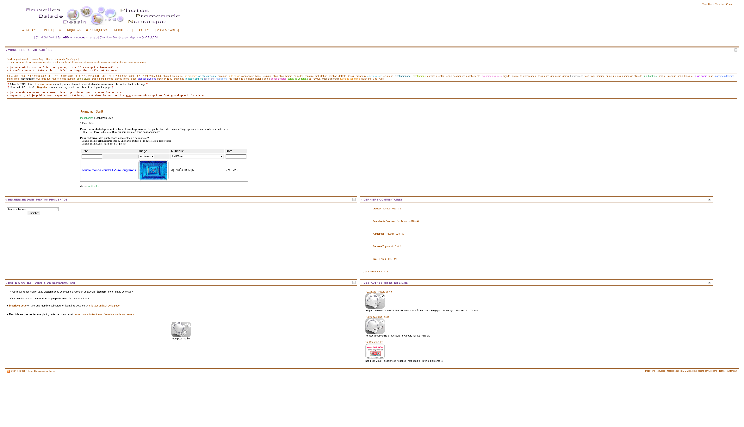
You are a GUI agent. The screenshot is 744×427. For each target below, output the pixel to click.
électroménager (403, 76)
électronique (419, 76)
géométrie (555, 76)
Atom (30, 371)
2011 (57, 76)
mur (38, 78)
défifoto (342, 76)
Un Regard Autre (374, 342)
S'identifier (707, 4)
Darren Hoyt (691, 371)
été (478, 76)
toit (310, 78)
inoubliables (650, 76)
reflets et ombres (194, 78)
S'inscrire (719, 4)
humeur (610, 76)
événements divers (492, 76)
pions (126, 78)
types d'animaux (330, 78)
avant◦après (247, 76)
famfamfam (732, 371)
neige (63, 78)
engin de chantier (455, 76)
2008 (37, 76)
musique (46, 78)
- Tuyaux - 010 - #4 (396, 221)
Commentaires (41, 371)
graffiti (565, 76)
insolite (662, 76)
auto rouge (234, 76)
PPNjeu (168, 78)
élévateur (432, 76)
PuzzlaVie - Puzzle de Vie (379, 291)
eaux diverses (374, 76)
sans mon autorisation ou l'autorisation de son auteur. (104, 314)
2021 (125, 76)
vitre (375, 78)
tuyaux (316, 78)
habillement (576, 76)
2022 (131, 76)
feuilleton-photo (528, 76)
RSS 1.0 (14, 371)
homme (600, 76)
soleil (267, 78)
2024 (145, 76)
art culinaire (191, 76)
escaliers (471, 76)
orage (95, 78)
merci (10, 78)
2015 (84, 76)
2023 (138, 76)
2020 (118, 76)
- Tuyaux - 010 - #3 (389, 233)
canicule (309, 76)
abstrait (167, 76)
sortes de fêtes (278, 78)
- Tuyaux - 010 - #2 (387, 246)
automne (222, 76)
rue (230, 78)
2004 (10, 76)
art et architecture (207, 76)
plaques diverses (147, 78)
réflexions (209, 78)
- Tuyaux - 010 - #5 (387, 208)
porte (160, 78)
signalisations (255, 78)
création (333, 76)
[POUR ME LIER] (181, 336)
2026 (159, 76)
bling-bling (278, 76)
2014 (77, 76)
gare (546, 76)
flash (540, 76)
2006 (23, 76)
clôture (323, 76)
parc (101, 78)
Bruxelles (298, 76)
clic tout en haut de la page (104, 305)
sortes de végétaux (298, 78)
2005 (16, 76)
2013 (70, 76)
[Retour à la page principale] (111, 24)
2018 (104, 76)
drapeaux (361, 76)
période (109, 78)
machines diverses (724, 76)
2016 (91, 76)
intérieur (671, 76)
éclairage (388, 76)
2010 (50, 76)
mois (16, 78)
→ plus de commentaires (375, 271)
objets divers (83, 78)
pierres (118, 78)
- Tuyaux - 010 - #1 (385, 259)
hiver (592, 76)
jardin (680, 76)
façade (506, 76)
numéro (71, 78)
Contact (730, 4)
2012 (64, 76)
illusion (619, 76)
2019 (111, 76)
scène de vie (240, 78)
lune (711, 76)
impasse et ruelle (633, 76)
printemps (179, 78)
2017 (98, 76)
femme (515, 76)
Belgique (266, 76)
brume (288, 76)
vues (381, 78)
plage (134, 78)
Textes (52, 371)
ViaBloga (661, 371)
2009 (43, 76)
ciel (317, 76)
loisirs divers (700, 76)
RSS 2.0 (23, 371)
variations (366, 78)
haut (586, 76)
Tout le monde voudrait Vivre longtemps (109, 170)
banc (258, 76)
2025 (152, 76)
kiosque (688, 76)
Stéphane (712, 371)
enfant (441, 76)
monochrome (28, 78)
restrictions (221, 78)
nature (55, 78)
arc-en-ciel (177, 76)
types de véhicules (350, 78)
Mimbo (677, 371)
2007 (30, 76)
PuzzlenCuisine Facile (377, 317)
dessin (351, 76)
